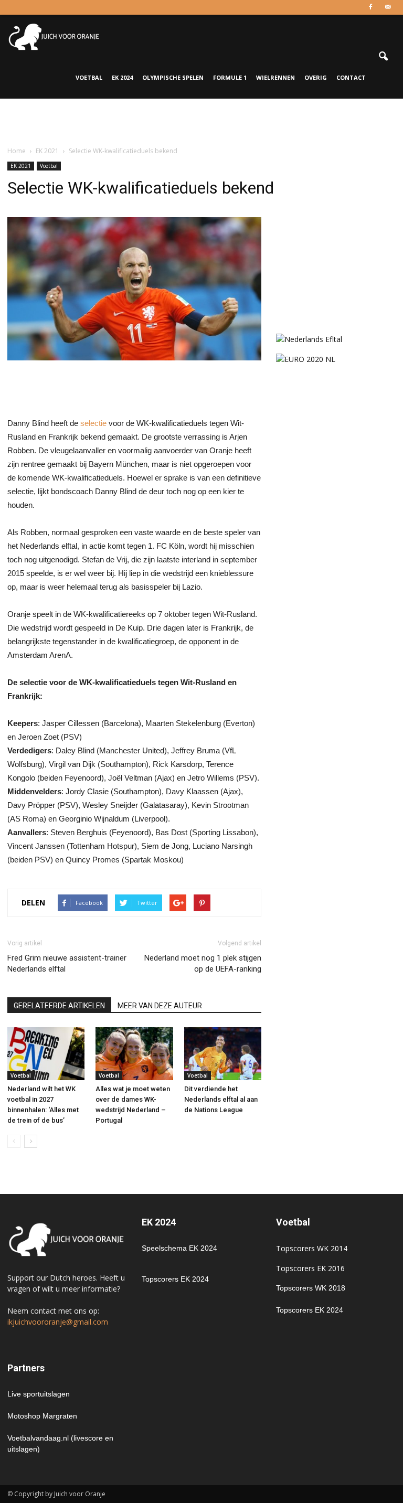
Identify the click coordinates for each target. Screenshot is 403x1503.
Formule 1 (230, 77)
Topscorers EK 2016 (310, 1268)
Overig (315, 77)
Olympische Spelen (173, 77)
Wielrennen (275, 77)
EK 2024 (122, 77)
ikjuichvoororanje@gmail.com (57, 1322)
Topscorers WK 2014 (311, 1248)
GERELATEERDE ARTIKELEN (59, 1005)
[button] (383, 56)
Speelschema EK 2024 (179, 1248)
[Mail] (388, 7)
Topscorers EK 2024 (175, 1279)
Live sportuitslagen (38, 1394)
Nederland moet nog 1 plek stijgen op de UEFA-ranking (202, 963)
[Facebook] (370, 7)
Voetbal (89, 77)
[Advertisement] (201, 121)
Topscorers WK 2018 (310, 1288)
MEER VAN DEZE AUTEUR (160, 1005)
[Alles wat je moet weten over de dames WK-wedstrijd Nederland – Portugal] (134, 1053)
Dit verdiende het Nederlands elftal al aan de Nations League (221, 1099)
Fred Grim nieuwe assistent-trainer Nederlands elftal (66, 963)
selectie (93, 423)
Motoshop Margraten (42, 1416)
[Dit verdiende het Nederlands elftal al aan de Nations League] (222, 1053)
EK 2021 (20, 165)
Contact (351, 77)
